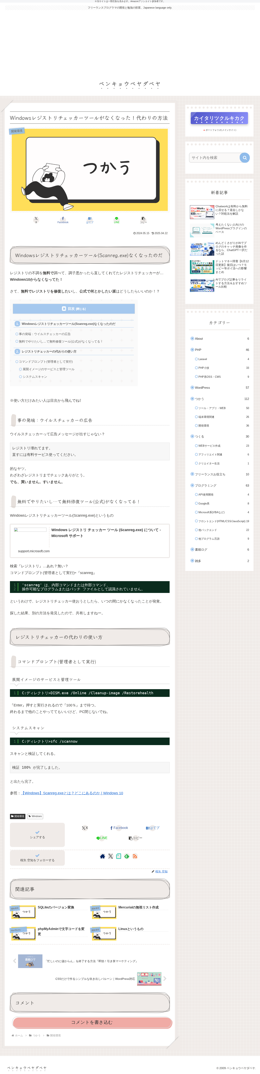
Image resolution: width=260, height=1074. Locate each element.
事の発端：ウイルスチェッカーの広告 (45, 334)
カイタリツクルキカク (219, 118)
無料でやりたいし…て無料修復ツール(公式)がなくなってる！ (61, 341)
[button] (143, 220)
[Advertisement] (130, 43)
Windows (37, 816)
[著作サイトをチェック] (102, 856)
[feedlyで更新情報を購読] (127, 856)
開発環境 (19, 816)
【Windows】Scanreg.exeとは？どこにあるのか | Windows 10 (72, 793)
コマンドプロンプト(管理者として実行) (46, 361)
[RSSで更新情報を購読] (135, 856)
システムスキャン (35, 376)
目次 (71, 309)
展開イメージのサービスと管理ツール (49, 369)
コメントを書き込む (92, 1022)
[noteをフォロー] (118, 856)
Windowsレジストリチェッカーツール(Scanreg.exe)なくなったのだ (68, 323)
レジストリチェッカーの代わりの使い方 (49, 351)
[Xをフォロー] (110, 856)
